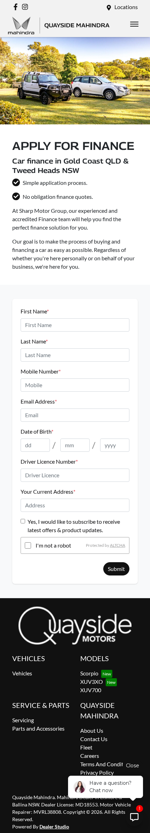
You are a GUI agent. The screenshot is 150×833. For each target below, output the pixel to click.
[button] (134, 24)
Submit (116, 568)
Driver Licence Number (49, 461)
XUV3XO (91, 681)
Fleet (86, 747)
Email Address (39, 401)
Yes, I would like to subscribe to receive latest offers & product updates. (74, 525)
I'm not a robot (53, 545)
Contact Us (93, 739)
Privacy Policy (97, 772)
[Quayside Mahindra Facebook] (17, 6)
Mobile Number (41, 371)
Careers (89, 755)
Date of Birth (37, 431)
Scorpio (89, 673)
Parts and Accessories (38, 728)
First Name (35, 311)
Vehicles (22, 673)
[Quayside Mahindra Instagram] (26, 6)
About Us (91, 730)
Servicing (23, 720)
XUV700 (90, 690)
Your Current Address (48, 491)
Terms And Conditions (107, 764)
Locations (126, 6)
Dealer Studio (54, 827)
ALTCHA (117, 545)
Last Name (34, 341)
